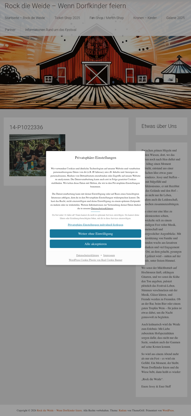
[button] (95, 244)
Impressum (109, 255)
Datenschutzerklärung (102, 208)
